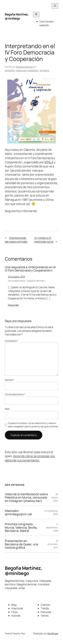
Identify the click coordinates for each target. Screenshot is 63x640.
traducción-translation (27, 70)
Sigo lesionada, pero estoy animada (16, 239)
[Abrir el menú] (55, 6)
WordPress (52, 633)
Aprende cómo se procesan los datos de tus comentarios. (30, 458)
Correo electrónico (15, 394)
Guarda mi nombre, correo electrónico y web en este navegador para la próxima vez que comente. (33, 425)
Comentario (11, 340)
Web (7, 408)
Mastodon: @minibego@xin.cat (18, 512)
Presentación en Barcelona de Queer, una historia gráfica (21, 544)
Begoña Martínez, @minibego (17, 16)
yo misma (44, 70)
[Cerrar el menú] (36, 14)
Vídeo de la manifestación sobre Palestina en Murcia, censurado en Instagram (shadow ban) (26, 497)
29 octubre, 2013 (16, 276)
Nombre (9, 379)
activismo (10, 70)
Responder (13, 304)
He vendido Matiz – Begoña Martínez (26, 280)
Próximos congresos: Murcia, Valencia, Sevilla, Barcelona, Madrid (21, 527)
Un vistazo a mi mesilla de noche (43, 239)
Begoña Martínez (24, 66)
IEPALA (48, 162)
